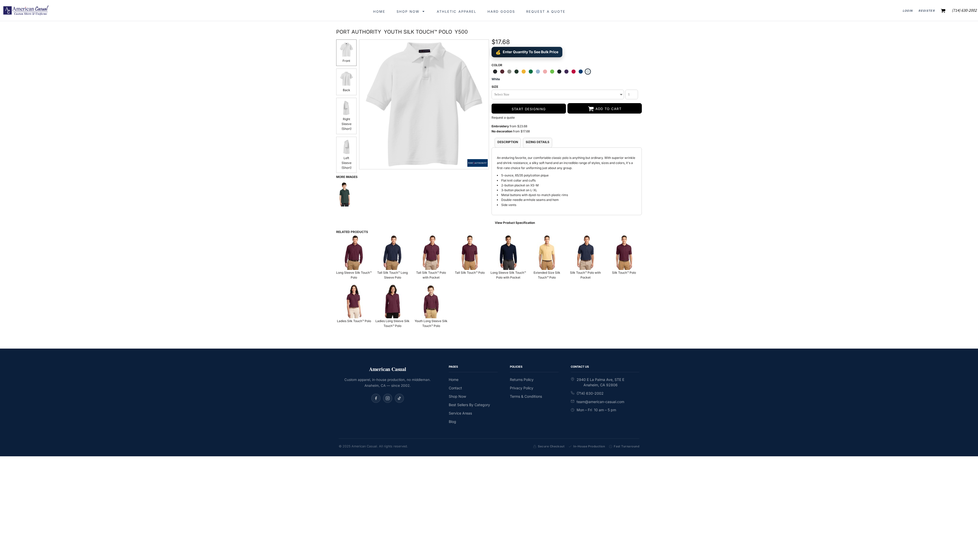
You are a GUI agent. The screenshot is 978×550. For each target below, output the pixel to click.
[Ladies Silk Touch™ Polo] (354, 301)
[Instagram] (387, 398)
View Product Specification (515, 223)
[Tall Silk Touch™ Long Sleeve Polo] (393, 252)
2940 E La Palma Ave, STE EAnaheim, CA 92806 (600, 382)
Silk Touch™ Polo (624, 272)
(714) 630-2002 (590, 393)
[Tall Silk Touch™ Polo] (470, 252)
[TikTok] (399, 398)
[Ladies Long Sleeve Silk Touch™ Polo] (393, 301)
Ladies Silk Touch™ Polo (354, 321)
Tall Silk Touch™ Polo (470, 272)
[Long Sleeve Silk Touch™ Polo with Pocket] (508, 252)
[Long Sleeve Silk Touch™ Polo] (354, 252)
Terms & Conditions (526, 396)
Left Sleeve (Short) (346, 163)
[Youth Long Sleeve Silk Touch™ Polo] (431, 301)
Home (453, 379)
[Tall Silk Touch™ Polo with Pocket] (431, 252)
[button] (411, 10)
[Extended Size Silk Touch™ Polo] (547, 252)
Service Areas (460, 413)
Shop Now (457, 396)
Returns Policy (522, 379)
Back (346, 90)
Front (346, 61)
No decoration (502, 131)
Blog (452, 421)
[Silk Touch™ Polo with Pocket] (585, 252)
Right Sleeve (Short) (346, 124)
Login (908, 10)
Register (926, 10)
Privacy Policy (521, 388)
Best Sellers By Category (469, 405)
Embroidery (500, 126)
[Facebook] (376, 398)
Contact (455, 388)
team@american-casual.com (600, 402)
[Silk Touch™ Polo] (624, 252)
